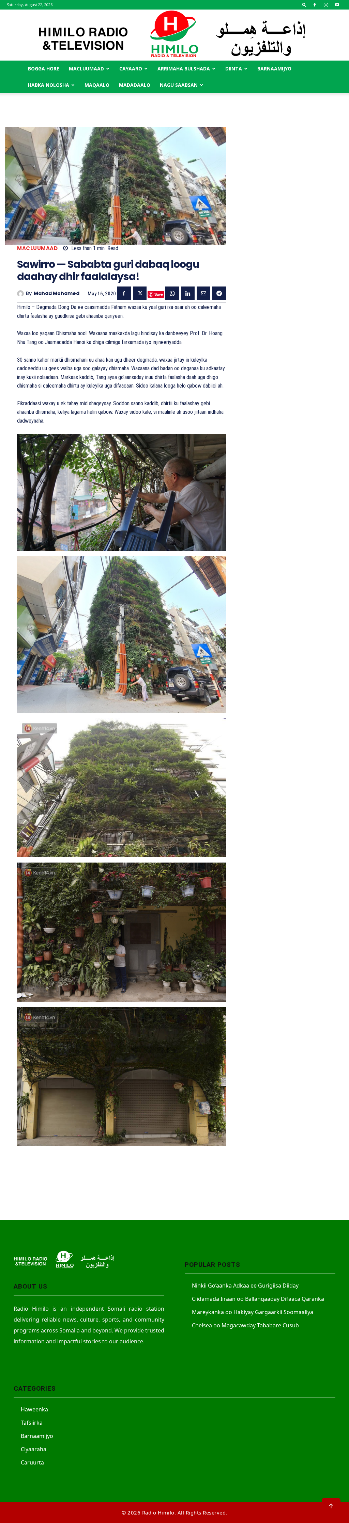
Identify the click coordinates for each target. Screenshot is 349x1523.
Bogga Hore (43, 68)
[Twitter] (140, 293)
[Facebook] (314, 5)
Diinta (233, 68)
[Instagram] (326, 5)
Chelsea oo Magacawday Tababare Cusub (245, 1325)
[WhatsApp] (172, 293)
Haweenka (34, 1409)
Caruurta (32, 1462)
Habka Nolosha (48, 85)
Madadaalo (134, 85)
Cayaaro (130, 68)
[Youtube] (337, 5)
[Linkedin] (188, 293)
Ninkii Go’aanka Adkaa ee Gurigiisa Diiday (245, 1285)
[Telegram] (219, 293)
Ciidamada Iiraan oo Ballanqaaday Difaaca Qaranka (258, 1299)
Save (158, 294)
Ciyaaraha (33, 1449)
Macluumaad (86, 68)
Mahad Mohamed (56, 293)
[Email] (203, 293)
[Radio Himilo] (174, 35)
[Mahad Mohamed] (21, 293)
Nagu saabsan (179, 85)
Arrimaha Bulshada (183, 68)
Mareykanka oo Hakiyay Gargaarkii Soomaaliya (252, 1312)
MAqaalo (97, 85)
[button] (304, 4)
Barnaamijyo (274, 68)
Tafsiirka (32, 1422)
